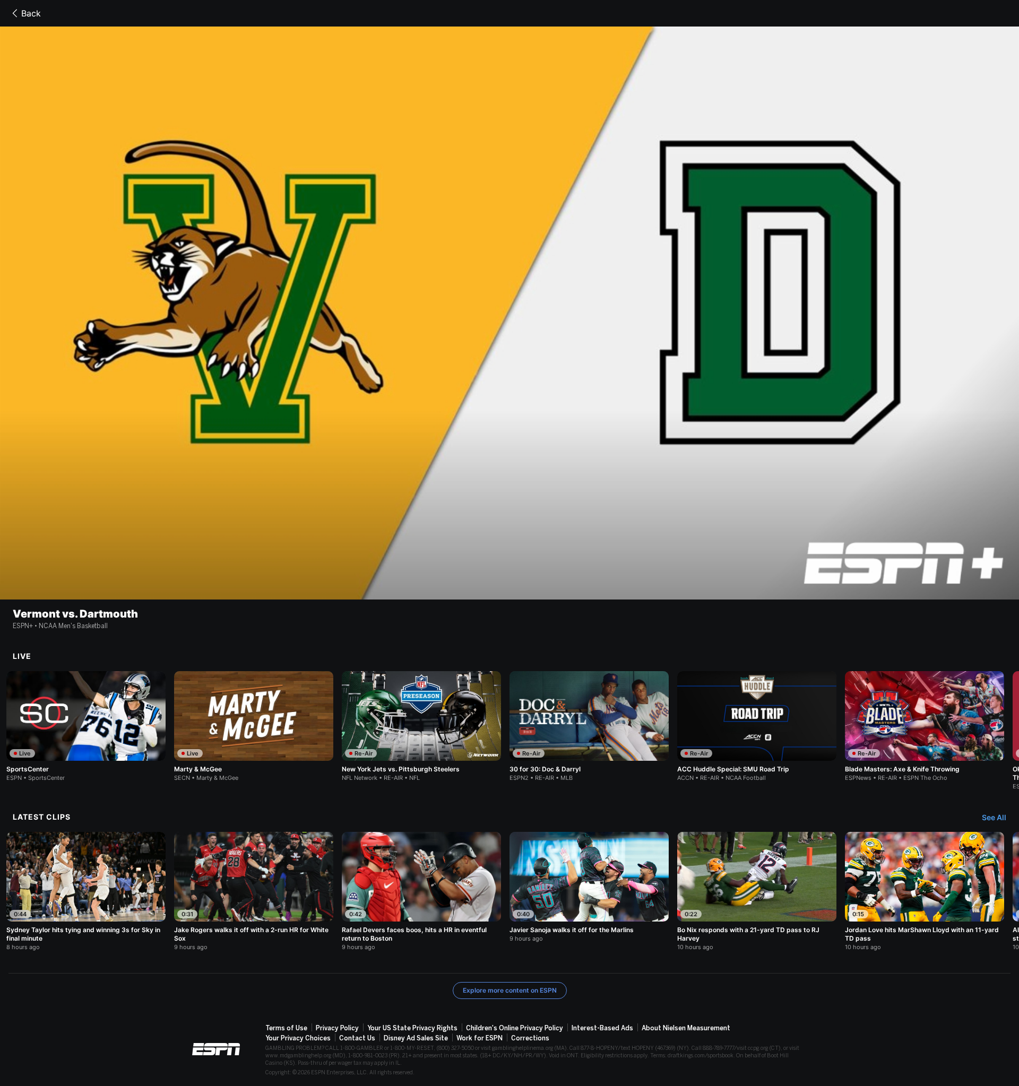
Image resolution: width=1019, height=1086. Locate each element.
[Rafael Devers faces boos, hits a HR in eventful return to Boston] (421, 891)
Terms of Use (286, 1028)
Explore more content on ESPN (510, 990)
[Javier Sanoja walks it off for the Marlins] (589, 887)
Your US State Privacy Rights (412, 1028)
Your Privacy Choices (298, 1038)
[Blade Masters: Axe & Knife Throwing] (924, 726)
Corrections (530, 1038)
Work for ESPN (479, 1038)
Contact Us (357, 1038)
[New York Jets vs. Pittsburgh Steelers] (421, 726)
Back (31, 13)
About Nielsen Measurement (686, 1028)
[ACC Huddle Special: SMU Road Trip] (756, 726)
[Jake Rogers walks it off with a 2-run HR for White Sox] (253, 891)
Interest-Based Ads (602, 1028)
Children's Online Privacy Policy (514, 1028)
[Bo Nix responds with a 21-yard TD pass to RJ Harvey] (756, 891)
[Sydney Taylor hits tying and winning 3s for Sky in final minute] (86, 891)
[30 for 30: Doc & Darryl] (589, 726)
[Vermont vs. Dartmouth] (509, 313)
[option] (86, 726)
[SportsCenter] (86, 726)
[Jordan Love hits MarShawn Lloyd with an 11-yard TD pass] (924, 891)
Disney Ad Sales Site (416, 1038)
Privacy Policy (337, 1028)
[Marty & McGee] (253, 726)
